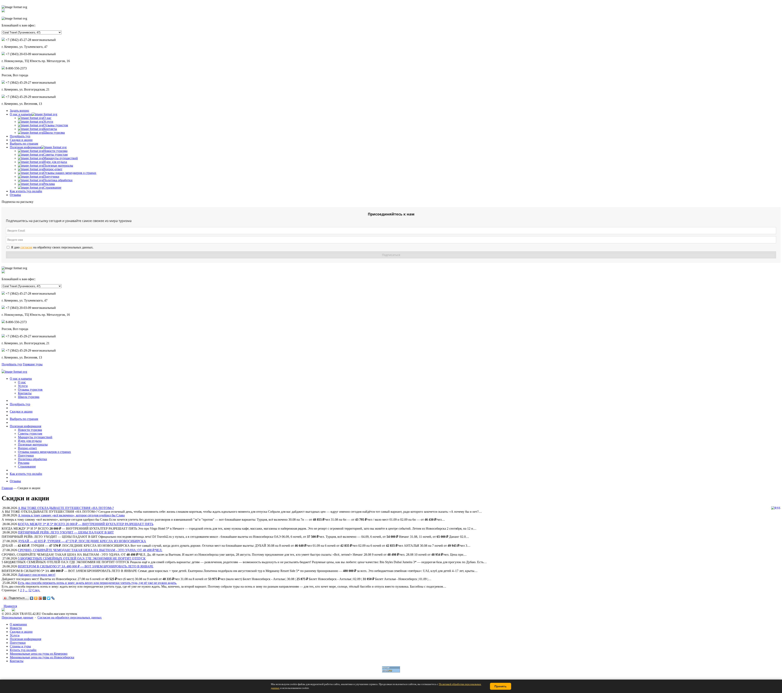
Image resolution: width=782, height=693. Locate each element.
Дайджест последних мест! (36, 574)
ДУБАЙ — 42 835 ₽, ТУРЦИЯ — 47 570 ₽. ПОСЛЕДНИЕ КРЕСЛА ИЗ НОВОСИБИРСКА (82, 541)
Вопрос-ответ (52, 169)
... (26, 590)
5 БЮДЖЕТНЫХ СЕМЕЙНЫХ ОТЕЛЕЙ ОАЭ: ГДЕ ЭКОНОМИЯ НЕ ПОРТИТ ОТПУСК (82, 558)
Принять (500, 686)
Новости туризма (55, 151)
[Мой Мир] (44, 598)
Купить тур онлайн (23, 650)
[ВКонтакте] (32, 598)
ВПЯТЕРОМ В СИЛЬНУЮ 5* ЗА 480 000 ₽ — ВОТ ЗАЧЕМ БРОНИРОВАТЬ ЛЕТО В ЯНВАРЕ (85, 566)
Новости (16, 628)
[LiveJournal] (53, 598)
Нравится (10, 606)
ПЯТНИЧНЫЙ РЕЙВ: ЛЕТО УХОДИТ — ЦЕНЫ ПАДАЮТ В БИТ (66, 532)
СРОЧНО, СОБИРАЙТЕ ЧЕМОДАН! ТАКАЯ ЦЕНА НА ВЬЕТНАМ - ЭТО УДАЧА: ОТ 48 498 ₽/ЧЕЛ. (90, 550)
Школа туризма (54, 132)
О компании (18, 624)
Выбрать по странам (24, 143)
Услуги (48, 121)
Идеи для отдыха (55, 162)
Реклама (49, 184)
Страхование (52, 187)
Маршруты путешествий (60, 158)
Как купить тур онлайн (26, 191)
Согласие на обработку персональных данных (69, 617)
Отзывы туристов (55, 125)
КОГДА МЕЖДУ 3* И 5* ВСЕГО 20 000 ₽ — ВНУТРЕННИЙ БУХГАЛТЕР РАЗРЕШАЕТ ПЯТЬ (85, 524)
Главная (7, 488)
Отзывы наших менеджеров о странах (69, 173)
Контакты (50, 129)
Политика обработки (57, 180)
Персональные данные (17, 617)
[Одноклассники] (36, 598)
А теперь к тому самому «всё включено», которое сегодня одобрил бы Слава (71, 515)
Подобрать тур (20, 136)
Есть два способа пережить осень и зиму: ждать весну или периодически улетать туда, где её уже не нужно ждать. (97, 583)
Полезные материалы (58, 165)
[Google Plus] (40, 598)
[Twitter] (49, 598)
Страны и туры (20, 646)
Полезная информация (25, 147)
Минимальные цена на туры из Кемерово (38, 653)
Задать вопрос (19, 110)
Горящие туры (33, 364)
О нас (47, 118)
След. (36, 590)
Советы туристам (55, 154)
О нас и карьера (21, 114)
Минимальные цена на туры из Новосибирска (42, 657)
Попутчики (51, 176)
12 (30, 590)
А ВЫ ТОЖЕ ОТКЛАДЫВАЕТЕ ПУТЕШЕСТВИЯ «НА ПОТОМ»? (66, 508)
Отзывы (15, 195)
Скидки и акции (21, 140)
